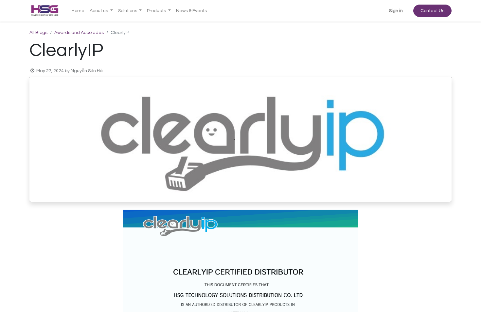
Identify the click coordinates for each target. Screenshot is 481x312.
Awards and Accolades (79, 32)
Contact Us (432, 10)
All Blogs (38, 32)
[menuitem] (78, 11)
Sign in (396, 10)
